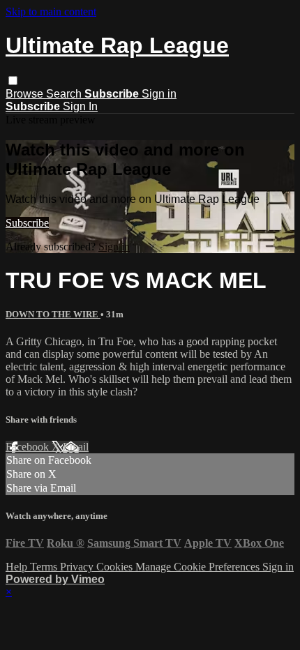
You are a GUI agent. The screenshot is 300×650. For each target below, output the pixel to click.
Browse (26, 94)
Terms (45, 567)
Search (65, 94)
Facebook (29, 447)
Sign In (80, 106)
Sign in (159, 94)
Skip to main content (51, 11)
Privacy (78, 567)
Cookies (115, 567)
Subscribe (27, 223)
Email (76, 447)
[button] (12, 80)
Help (18, 567)
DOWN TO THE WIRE (53, 314)
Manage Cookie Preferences (198, 567)
